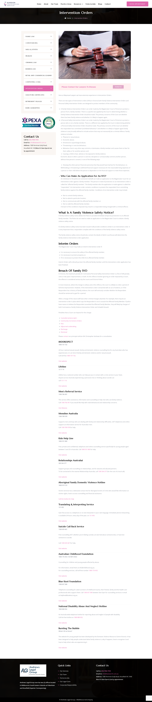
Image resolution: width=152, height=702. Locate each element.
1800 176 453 (93, 570)
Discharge (64, 329)
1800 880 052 (78, 617)
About (46, 4)
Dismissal (64, 332)
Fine (62, 324)
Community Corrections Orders (71, 321)
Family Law (30, 36)
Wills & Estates (32, 49)
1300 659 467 (65, 543)
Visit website (63, 361)
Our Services (64, 671)
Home (39, 4)
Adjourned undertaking (68, 326)
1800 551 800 (86, 449)
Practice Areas (66, 4)
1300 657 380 (88, 593)
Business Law (31, 69)
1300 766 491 (65, 403)
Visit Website (63, 408)
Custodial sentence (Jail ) (69, 318)
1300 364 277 (102, 471)
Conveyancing (32, 43)
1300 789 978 (65, 427)
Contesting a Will (33, 82)
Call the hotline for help (66, 499)
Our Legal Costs (65, 682)
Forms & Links (91, 4)
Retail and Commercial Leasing (38, 75)
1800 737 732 (71, 356)
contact (65, 336)
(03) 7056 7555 (34, 140)
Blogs (100, 4)
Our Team (54, 4)
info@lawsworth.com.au (38, 143)
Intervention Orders (34, 88)
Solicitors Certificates (35, 95)
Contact (108, 4)
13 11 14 (64, 381)
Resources (77, 4)
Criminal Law (31, 62)
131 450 (91, 516)
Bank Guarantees (33, 108)
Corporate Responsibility (68, 685)
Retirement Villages (34, 101)
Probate (29, 56)
